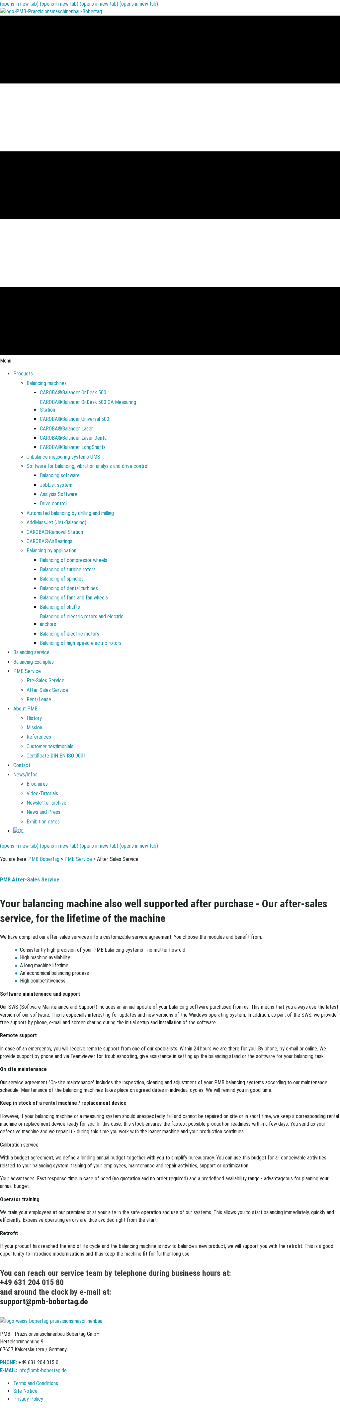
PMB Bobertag (43, 859)
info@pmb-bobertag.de (43, 1370)
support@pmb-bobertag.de (44, 1301)
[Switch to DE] (18, 831)
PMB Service (78, 859)
